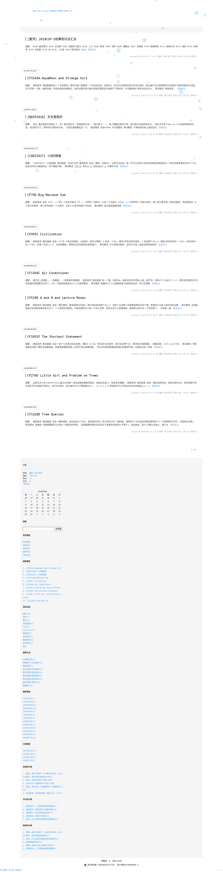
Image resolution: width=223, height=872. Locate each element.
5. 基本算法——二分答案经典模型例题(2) (40, 849)
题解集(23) (28, 686)
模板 (27, 614)
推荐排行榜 (27, 826)
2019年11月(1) (29, 754)
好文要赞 (3, 870)
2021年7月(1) (29, 699)
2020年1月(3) (29, 725)
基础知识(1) (28, 666)
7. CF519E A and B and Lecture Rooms (41, 588)
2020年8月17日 (30, 368)
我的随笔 (26, 542)
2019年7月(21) (29, 738)
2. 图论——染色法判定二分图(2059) (38, 780)
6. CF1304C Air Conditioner (37, 584)
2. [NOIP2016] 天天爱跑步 (35, 571)
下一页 (193, 450)
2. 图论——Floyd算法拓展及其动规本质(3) (41, 839)
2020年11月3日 (30, 110)
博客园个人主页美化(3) (32, 663)
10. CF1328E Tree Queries (35, 601)
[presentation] (77, 166)
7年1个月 (33, 476)
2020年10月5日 (30, 227)
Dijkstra (29, 630)
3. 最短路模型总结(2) (32, 842)
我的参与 (26, 548)
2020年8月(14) (29, 708)
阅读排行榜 (27, 767)
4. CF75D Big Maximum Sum (35, 578)
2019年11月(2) (29, 728)
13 (30, 478)
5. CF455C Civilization (34, 581)
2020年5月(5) (29, 718)
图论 (26, 617)
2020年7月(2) (29, 712)
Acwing (45, 11)
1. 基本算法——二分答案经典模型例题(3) (40, 806)
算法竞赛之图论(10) (31, 682)
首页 (34, 11)
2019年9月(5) (29, 734)
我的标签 (26, 555)
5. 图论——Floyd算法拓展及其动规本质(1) (41, 819)
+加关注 (26, 484)
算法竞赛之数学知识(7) (32, 679)
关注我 (11, 870)
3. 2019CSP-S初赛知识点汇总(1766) (39, 783)
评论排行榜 (27, 799)
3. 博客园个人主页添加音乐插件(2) (38, 813)
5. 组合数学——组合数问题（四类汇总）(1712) (42, 793)
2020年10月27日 (31, 149)
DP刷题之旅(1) (29, 659)
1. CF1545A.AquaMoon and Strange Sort (42, 568)
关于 (71, 11)
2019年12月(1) (29, 751)
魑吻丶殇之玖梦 (35, 473)
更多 (25, 646)
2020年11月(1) (29, 702)
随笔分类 (26, 653)
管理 (66, 11)
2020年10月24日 (31, 188)
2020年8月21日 (30, 266)
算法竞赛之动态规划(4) (32, 669)
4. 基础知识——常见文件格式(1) (36, 816)
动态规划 (28, 624)
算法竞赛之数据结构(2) (32, 676)
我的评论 (26, 545)
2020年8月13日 (30, 407)
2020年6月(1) (29, 715)
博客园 (60, 11)
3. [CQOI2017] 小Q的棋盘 (34, 575)
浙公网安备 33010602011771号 (101, 865)
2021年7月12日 (30, 71)
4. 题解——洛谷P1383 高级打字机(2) (38, 845)
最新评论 (26, 552)
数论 (26, 620)
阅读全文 (92, 49)
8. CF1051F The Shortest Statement (40, 591)
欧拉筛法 (28, 643)
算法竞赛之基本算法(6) (32, 672)
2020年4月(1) (29, 721)
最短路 (27, 633)
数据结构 (28, 640)
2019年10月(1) (29, 731)
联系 (39, 11)
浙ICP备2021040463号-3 (127, 865)
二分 (26, 627)
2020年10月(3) (29, 705)
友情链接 (53, 11)
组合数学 (28, 637)
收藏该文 (18, 870)
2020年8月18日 (30, 329)
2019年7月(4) (29, 761)
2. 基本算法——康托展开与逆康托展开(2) (40, 810)
